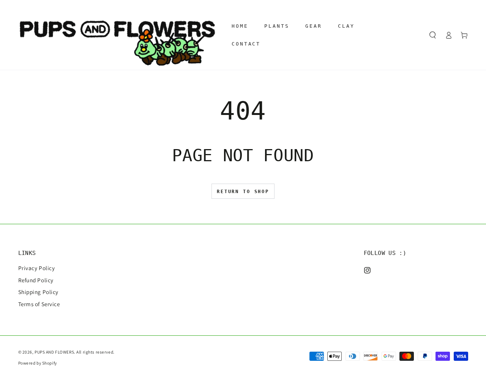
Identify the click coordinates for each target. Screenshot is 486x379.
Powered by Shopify (37, 363)
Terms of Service (39, 304)
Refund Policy (36, 280)
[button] (433, 35)
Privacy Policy (36, 268)
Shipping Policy (38, 292)
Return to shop (243, 191)
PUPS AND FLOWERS (54, 352)
